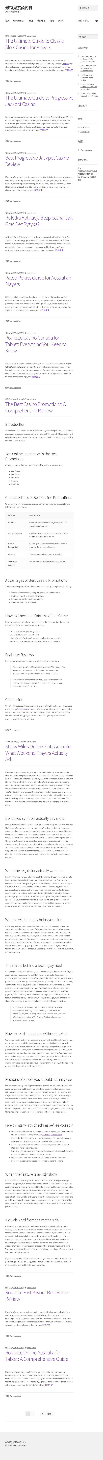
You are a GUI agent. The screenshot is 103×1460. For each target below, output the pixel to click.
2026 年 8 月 (85, 127)
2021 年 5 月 (85, 132)
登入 (79, 168)
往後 (49, 1413)
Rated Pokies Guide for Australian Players (38, 280)
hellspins (46, 1134)
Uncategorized (15, 81)
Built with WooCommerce (16, 1445)
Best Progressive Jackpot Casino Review (37, 160)
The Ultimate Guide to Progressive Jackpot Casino (39, 100)
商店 (31, 20)
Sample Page (18, 20)
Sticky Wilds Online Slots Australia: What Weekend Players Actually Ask (38, 753)
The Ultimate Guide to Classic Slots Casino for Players (34, 44)
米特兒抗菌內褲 (19, 7)
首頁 (7, 20)
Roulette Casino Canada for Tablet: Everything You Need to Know (36, 344)
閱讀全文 (69, 70)
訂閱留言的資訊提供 (85, 174)
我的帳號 (41, 20)
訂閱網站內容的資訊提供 (87, 171)
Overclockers (56, 1134)
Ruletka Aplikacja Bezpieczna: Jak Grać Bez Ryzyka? (38, 220)
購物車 (61, 20)
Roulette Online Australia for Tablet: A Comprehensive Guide (36, 1355)
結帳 (52, 20)
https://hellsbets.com (20, 709)
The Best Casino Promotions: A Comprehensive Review (35, 407)
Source (66, 63)
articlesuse (31, 36)
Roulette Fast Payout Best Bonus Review (37, 1295)
